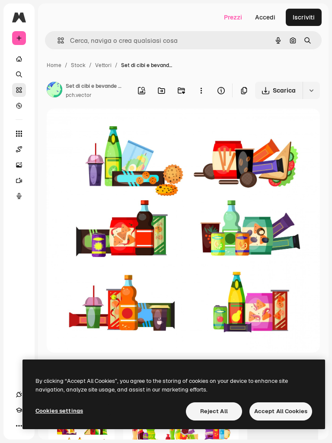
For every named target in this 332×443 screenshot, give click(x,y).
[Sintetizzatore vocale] (19, 196)
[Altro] (19, 426)
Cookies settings (59, 410)
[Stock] (19, 90)
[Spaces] (19, 149)
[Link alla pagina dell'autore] (54, 91)
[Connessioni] (19, 394)
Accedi (265, 17)
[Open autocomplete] (57, 40)
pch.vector (79, 95)
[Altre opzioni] (201, 90)
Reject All (214, 411)
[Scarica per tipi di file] (311, 90)
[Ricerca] (19, 74)
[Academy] (19, 410)
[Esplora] (19, 105)
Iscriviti (304, 17)
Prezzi (233, 17)
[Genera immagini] (19, 165)
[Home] (19, 59)
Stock (78, 65)
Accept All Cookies (280, 411)
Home (54, 65)
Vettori (103, 65)
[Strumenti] (19, 134)
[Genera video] (19, 180)
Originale (104, 125)
